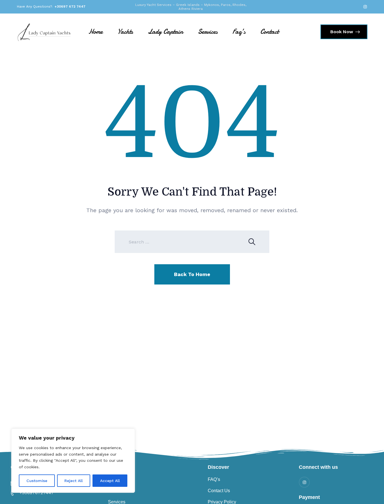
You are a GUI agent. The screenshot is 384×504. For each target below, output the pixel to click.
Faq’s (238, 31)
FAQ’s (214, 479)
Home (96, 31)
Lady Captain (165, 31)
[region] (73, 461)
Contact (269, 31)
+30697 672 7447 (70, 6)
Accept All (110, 480)
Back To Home (192, 274)
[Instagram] (365, 7)
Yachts (125, 31)
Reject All (73, 480)
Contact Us (219, 490)
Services (208, 31)
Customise (36, 480)
